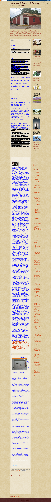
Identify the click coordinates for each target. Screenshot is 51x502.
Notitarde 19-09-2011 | (36, 211)
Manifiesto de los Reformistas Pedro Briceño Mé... (37, 304)
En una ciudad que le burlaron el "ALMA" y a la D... (37, 341)
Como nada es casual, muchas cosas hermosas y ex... (37, 329)
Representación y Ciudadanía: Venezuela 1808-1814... (37, 280)
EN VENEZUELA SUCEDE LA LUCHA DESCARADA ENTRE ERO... (37, 172)
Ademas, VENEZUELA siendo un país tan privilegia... (37, 170)
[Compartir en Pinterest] (25, 470)
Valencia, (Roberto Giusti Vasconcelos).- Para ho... (37, 260)
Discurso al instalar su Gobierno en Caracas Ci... (37, 303)
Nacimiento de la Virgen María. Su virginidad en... (37, 337)
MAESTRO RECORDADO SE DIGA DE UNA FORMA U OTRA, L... (37, 311)
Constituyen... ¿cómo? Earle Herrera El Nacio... (37, 296)
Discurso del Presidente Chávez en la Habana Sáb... (37, 286)
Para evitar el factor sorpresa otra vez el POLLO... (37, 215)
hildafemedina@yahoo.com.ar (17, 338)
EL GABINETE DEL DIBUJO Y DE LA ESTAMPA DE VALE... (37, 179)
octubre (35, 168)
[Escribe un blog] (23, 470)
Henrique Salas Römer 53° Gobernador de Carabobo (37, 218)
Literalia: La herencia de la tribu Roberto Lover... (37, 292)
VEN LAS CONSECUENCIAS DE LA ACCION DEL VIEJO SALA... (37, 224)
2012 (34, 165)
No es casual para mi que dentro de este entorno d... (37, 334)
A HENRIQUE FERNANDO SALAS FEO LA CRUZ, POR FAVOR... (37, 193)
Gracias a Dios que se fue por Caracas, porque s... (37, 255)
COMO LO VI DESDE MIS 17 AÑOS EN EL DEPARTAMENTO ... (37, 243)
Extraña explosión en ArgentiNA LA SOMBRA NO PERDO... (37, 189)
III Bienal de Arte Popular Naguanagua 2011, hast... (37, 183)
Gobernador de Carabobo (36, 207)
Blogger (29, 500)
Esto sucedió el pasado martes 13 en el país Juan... (37, 289)
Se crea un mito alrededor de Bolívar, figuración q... (37, 291)
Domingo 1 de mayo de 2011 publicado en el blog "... (37, 346)
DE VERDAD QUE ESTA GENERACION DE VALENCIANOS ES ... (36, 197)
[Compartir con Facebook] (24, 470)
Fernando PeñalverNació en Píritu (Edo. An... (37, 313)
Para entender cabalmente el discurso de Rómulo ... (37, 283)
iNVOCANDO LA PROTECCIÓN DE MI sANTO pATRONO (37, 326)
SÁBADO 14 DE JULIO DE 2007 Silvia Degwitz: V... (37, 332)
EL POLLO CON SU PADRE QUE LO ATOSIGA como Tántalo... (37, 202)
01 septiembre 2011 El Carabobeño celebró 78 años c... (37, 375)
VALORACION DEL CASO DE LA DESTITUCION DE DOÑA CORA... (37, 265)
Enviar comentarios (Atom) (16, 496)
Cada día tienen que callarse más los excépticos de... (37, 367)
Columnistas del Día (36, 225)
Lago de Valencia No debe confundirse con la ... (36, 206)
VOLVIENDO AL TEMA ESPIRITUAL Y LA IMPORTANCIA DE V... (36, 237)
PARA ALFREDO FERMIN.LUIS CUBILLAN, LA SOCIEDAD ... (37, 204)
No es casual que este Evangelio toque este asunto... (36, 177)
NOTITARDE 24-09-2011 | (36, 226)
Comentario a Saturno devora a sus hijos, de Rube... (37, 200)
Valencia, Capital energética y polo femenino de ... (37, 348)
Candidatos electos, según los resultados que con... (37, 301)
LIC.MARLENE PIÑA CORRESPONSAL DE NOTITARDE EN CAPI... (37, 228)
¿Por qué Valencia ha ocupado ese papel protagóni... (37, 345)
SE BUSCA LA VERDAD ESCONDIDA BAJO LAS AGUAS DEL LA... (37, 307)
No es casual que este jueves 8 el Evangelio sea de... (37, 335)
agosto (35, 376)
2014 (34, 163)
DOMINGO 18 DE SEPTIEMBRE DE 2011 (37, 268)
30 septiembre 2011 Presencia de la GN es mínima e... (37, 174)
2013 (34, 164)
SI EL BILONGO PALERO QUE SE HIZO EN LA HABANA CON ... (37, 230)
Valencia (35, 256)
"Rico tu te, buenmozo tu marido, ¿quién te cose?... (37, 252)
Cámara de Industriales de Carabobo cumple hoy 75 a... (37, 364)
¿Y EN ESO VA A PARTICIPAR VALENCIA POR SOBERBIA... (37, 309)
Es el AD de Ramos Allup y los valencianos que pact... (37, 275)
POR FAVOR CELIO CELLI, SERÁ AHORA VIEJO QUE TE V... (37, 188)
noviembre (35, 167)
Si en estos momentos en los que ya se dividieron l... (37, 250)
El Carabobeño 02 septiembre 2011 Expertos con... (37, 362)
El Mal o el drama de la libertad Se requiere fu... (37, 232)
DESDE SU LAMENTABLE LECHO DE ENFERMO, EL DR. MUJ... (37, 182)
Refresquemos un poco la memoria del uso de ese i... (37, 288)
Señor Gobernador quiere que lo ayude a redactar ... (37, 270)
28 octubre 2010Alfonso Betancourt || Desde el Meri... (37, 365)
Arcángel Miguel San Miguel (37, 175)
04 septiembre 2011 (36, 359)
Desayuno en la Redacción (37, 361)
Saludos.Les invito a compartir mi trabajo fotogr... (37, 319)
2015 (34, 162)
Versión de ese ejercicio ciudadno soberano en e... (37, 278)
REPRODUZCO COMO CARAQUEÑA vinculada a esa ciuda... (37, 321)
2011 (34, 166)
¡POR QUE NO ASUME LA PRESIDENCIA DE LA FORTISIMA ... (37, 234)
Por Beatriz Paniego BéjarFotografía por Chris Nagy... (37, 356)
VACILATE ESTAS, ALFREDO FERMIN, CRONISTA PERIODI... (37, 239)
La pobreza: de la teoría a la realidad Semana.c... (37, 276)
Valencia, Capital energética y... (37, 349)
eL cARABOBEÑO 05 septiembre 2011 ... (36, 352)
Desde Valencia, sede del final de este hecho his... (37, 343)
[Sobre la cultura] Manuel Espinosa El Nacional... (36, 298)
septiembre (35, 169)
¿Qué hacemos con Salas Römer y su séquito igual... (37, 281)
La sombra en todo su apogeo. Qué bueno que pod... (37, 198)
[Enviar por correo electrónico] (22, 470)
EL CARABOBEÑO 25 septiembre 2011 (36, 240)
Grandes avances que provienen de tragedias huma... (37, 322)
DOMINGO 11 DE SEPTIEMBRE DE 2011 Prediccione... (37, 328)
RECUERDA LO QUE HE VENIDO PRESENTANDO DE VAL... (37, 317)
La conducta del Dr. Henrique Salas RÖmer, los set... (37, 324)
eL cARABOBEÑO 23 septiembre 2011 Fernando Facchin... (37, 245)
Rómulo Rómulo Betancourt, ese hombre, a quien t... (37, 284)
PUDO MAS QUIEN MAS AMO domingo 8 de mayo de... (37, 340)
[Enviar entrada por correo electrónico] (21, 470)
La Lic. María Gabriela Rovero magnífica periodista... (37, 354)
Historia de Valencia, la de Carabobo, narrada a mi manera (25, 4)
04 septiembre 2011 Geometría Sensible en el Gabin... (37, 357)
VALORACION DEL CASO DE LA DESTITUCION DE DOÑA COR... (37, 263)
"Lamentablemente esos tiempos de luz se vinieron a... (37, 185)
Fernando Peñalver (36, 210)
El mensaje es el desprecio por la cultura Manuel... (37, 299)
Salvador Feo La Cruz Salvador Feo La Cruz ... (37, 209)
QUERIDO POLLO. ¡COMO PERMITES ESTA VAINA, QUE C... (37, 315)
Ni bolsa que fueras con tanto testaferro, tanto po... (37, 194)
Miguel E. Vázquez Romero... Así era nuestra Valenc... (37, 372)
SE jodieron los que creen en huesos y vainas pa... (37, 212)
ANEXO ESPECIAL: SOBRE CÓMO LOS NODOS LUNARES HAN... (37, 295)
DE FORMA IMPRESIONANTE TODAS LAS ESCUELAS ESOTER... (37, 247)
